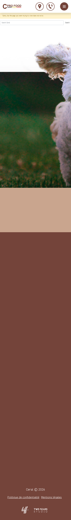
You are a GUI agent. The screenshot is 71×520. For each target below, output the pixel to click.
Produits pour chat (17, 453)
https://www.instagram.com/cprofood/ (42, 283)
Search (67, 23)
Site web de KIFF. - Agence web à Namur (25, 510)
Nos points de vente (40, 6)
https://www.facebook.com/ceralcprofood (33, 283)
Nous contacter (50, 6)
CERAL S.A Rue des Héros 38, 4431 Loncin (15, 320)
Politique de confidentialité (23, 497)
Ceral (12, 6)
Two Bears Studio (40, 510)
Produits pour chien (17, 446)
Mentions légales (51, 497)
